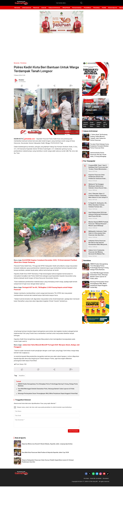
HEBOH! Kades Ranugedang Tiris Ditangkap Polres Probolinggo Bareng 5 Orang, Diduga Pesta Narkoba (48, 385)
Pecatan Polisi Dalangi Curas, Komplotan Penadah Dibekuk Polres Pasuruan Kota (99, 146)
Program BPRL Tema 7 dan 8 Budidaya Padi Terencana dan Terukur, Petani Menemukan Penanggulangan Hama (98, 168)
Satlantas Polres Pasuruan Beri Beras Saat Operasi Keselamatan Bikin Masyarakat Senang (98, 243)
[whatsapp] (93, 473)
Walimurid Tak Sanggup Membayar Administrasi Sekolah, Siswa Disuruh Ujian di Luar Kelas (98, 187)
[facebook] (86, 473)
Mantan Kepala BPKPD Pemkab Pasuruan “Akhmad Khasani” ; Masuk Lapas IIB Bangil (98, 223)
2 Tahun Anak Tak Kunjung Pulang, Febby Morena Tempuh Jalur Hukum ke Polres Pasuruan (98, 137)
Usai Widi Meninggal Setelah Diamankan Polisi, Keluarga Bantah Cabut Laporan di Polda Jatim (46, 389)
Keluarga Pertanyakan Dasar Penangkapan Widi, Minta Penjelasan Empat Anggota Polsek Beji (48, 393)
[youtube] (104, 473)
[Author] (16, 80)
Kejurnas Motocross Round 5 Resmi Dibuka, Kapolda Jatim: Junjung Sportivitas (47, 444)
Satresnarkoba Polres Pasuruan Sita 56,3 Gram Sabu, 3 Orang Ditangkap (98, 154)
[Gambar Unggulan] (46, 111)
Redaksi (21, 80)
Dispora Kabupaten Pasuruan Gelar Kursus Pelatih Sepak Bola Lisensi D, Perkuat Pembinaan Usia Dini (48, 461)
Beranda (16, 63)
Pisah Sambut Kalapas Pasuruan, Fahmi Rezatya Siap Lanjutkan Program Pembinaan (95, 100)
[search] (81, 3)
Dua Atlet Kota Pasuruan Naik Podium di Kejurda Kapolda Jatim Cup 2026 (45, 452)
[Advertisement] (54, 47)
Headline (22, 375)
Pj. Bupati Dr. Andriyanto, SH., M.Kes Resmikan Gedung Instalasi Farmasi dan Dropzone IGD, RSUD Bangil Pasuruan (98, 206)
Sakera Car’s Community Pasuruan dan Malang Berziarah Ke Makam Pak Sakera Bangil (96, 252)
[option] (95, 107)
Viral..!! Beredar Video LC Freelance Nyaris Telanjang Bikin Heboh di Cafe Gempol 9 (98, 195)
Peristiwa (23, 63)
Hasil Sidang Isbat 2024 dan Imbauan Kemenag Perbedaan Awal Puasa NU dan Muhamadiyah (98, 215)
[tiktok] (107, 473)
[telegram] (97, 473)
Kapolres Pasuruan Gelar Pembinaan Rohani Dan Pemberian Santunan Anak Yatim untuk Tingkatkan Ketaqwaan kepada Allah (97, 178)
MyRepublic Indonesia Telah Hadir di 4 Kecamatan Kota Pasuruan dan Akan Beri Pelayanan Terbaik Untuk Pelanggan (98, 235)
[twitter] (89, 473)
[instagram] (100, 473)
